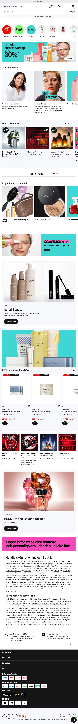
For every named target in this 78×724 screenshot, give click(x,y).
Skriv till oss (12, 718)
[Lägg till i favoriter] (29, 406)
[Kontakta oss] (74, 720)
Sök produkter (8, 12)
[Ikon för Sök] (74, 11)
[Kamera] (70, 11)
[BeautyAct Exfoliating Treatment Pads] (46, 399)
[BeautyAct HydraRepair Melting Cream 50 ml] (16, 399)
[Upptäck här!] (39, 282)
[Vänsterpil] (68, 644)
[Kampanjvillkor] (14, 419)
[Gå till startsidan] (17, 6)
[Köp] (5, 423)
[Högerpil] (74, 644)
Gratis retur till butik (39, 1)
